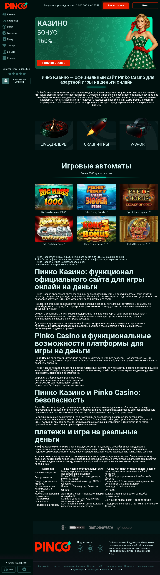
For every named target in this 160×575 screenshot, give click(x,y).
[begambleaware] (101, 526)
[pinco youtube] (90, 548)
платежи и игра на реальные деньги (56, 264)
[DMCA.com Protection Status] (77, 527)
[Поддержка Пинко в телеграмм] (24, 569)
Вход (145, 5)
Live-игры (12, 33)
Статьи (116, 569)
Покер (10, 39)
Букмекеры (78, 569)
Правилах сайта (142, 551)
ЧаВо (100, 566)
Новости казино (114, 566)
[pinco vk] (100, 548)
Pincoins (11, 58)
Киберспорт (13, 20)
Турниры (11, 45)
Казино (11, 14)
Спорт (10, 27)
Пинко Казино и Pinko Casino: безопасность (60, 261)
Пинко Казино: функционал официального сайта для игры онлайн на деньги (79, 257)
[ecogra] (124, 526)
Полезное (129, 566)
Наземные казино (146, 566)
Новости (106, 569)
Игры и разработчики (74, 566)
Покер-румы (93, 569)
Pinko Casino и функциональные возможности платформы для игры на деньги (81, 259)
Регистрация (116, 5)
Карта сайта (44, 566)
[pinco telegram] (80, 548)
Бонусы (11, 52)
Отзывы (91, 566)
